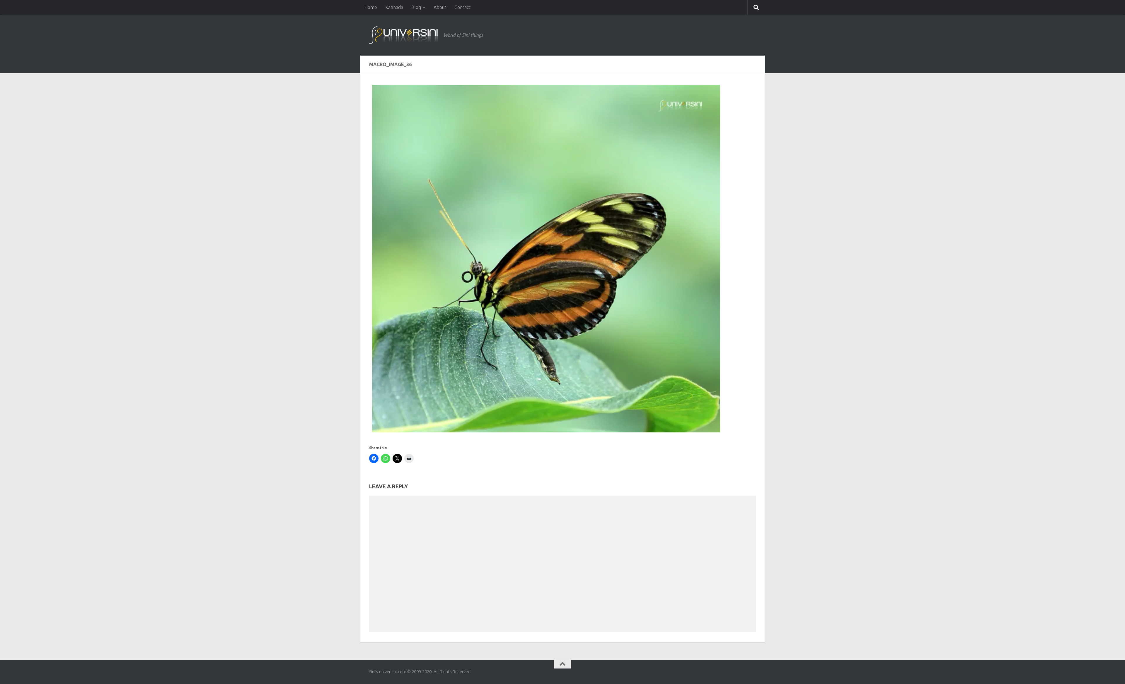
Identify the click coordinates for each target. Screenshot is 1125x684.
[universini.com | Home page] (403, 35)
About (440, 7)
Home (370, 7)
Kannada (394, 7)
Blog (416, 7)
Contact (462, 7)
